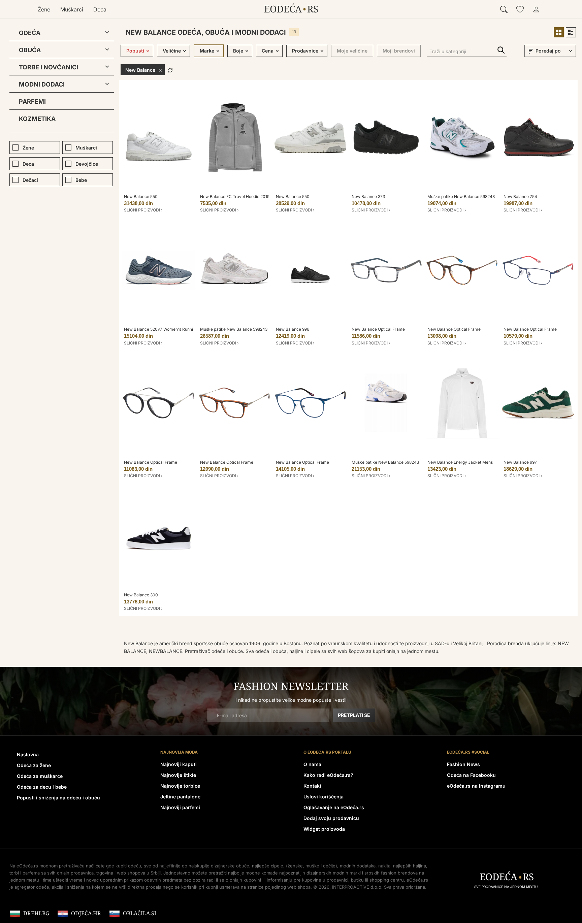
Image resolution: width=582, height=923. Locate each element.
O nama (312, 764)
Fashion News (463, 764)
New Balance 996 (292, 329)
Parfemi (32, 101)
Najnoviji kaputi (178, 764)
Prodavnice (305, 51)
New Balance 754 (520, 196)
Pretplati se (354, 715)
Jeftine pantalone (180, 796)
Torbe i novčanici (48, 67)
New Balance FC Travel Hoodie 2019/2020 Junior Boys (252, 196)
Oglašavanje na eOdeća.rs (333, 807)
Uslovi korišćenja (323, 796)
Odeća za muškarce (40, 776)
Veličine (172, 51)
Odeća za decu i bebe (42, 787)
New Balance (140, 70)
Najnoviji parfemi (180, 807)
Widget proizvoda (324, 829)
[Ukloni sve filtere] (170, 69)
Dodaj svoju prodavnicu (331, 818)
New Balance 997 (520, 462)
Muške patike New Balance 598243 (461, 196)
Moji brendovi (399, 51)
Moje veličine (352, 51)
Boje (238, 51)
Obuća (30, 50)
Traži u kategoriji (501, 50)
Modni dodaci (42, 84)
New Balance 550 (141, 196)
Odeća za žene (34, 765)
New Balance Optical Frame (378, 329)
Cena (267, 51)
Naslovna (28, 754)
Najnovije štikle (178, 775)
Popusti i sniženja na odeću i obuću (58, 797)
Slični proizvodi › (143, 209)
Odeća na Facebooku (471, 775)
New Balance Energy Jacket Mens (460, 462)
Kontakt (312, 786)
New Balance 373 (368, 196)
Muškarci (71, 9)
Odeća (29, 32)
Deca (99, 9)
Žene (44, 9)
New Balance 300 (141, 594)
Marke (207, 51)
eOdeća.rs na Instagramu (476, 786)
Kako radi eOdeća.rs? (328, 775)
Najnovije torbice (180, 786)
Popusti (135, 51)
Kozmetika (37, 118)
